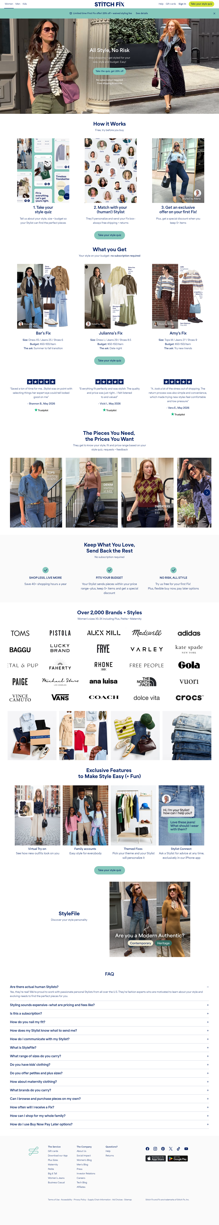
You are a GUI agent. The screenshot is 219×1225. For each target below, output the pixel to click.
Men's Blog (82, 1164)
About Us (81, 1151)
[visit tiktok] (178, 1148)
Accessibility (66, 1200)
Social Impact (84, 1155)
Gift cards (171, 4)
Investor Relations (86, 1173)
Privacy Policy (80, 1200)
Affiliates (81, 1187)
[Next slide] (207, 492)
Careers (81, 1178)
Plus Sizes (53, 1160)
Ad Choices (117, 1200)
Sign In (182, 4)
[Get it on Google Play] (178, 1158)
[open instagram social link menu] (155, 1148)
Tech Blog (82, 1182)
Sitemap (128, 1200)
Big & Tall (52, 1173)
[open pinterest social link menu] (163, 1148)
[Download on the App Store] (156, 1158)
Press (79, 1169)
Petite (51, 1169)
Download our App (57, 1155)
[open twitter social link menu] (170, 1148)
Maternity (53, 1164)
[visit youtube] (186, 1148)
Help (161, 4)
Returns (110, 1155)
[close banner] (214, 13)
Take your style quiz (201, 4)
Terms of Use (53, 1200)
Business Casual (56, 1182)
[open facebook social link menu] (147, 1148)
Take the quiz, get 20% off (109, 71)
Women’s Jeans (56, 1178)
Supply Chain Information (99, 1200)
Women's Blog (84, 1160)
